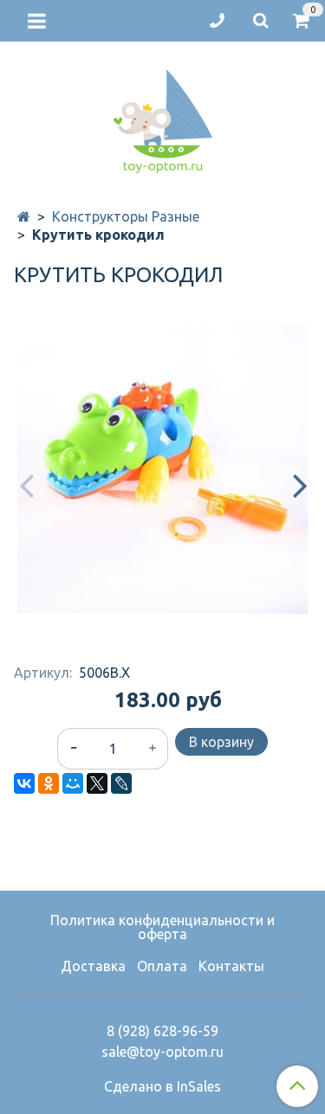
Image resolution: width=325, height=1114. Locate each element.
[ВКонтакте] (24, 783)
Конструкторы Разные (125, 216)
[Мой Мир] (72, 783)
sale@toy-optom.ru (162, 1051)
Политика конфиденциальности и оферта (162, 927)
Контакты (231, 966)
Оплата (162, 966)
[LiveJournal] (121, 783)
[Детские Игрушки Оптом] (163, 117)
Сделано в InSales (162, 1086)
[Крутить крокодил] (162, 469)
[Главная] (23, 216)
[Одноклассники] (48, 783)
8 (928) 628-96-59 (162, 1031)
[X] (97, 783)
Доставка (93, 966)
